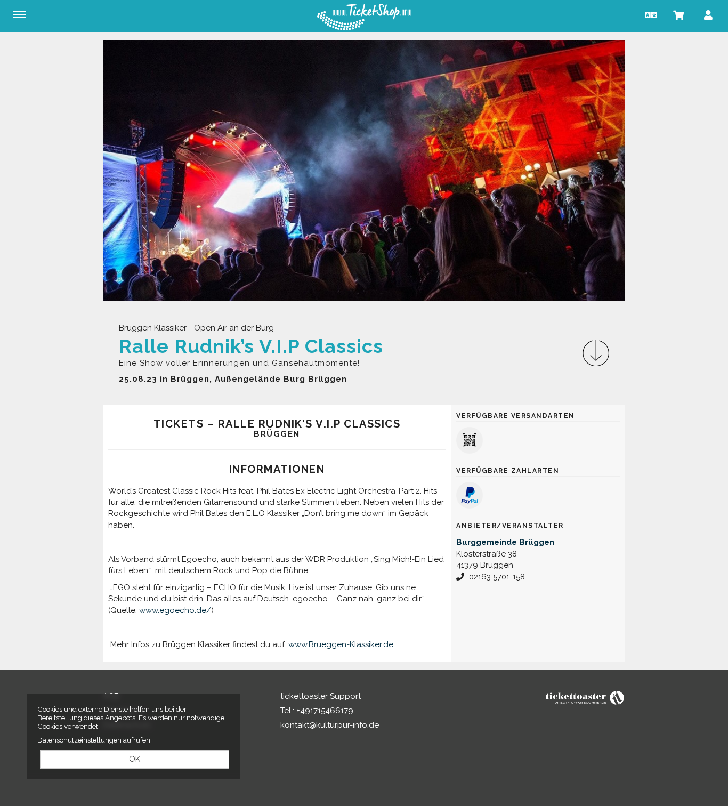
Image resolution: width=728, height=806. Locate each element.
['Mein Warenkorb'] (679, 15)
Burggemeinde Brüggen (505, 542)
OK (134, 759)
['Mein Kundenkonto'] (708, 15)
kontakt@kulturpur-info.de (329, 725)
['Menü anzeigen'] (19, 14)
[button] (649, 15)
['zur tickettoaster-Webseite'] (585, 697)
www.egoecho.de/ (175, 610)
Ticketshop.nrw (364, 17)
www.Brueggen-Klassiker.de (340, 644)
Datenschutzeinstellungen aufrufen (93, 740)
